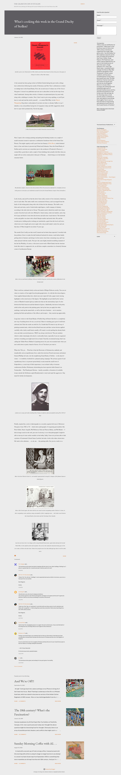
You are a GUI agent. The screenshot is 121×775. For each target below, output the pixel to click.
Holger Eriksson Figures (102, 136)
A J (19, 658)
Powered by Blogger (50, 769)
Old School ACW (101, 204)
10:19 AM (20, 662)
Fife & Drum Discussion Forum (104, 167)
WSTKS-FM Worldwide (24, 574)
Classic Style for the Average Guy (105, 161)
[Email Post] (15, 556)
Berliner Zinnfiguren (101, 129)
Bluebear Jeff (21, 633)
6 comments (22, 701)
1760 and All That (101, 148)
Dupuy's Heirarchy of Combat (104, 166)
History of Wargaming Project (104, 182)
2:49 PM (20, 570)
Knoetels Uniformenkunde (103, 189)
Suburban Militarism (102, 214)
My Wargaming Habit (102, 200)
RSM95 (98, 139)
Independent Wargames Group (104, 183)
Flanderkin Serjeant (101, 170)
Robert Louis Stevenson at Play (104, 212)
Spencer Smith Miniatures (103, 141)
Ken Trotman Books (101, 186)
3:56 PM (20, 599)
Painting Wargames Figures (103, 208)
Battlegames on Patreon (102, 151)
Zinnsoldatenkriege (101, 232)
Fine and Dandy (100, 169)
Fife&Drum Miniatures (102, 135)
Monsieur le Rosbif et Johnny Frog (105, 198)
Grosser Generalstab (102, 175)
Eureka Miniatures (101, 133)
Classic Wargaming (101, 162)
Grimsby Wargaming (102, 174)
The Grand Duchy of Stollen (27, 4)
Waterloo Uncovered (102, 230)
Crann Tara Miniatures (102, 132)
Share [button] (75, 42)
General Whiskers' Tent (102, 171)
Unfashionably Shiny (102, 223)
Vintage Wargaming (101, 226)
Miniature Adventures (102, 195)
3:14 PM (20, 587)
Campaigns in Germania (102, 158)
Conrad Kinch (21, 622)
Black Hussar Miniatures (103, 131)
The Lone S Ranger (101, 220)
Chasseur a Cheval (101, 159)
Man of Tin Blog (101, 194)
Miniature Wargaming (102, 197)
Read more (58, 701)
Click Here (51, 143)
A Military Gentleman (102, 149)
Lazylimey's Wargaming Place (104, 190)
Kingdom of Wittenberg (102, 187)
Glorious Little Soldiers (102, 173)
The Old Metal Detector (102, 222)
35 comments (22, 734)
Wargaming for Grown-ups (103, 228)
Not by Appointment (102, 202)
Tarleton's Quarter (101, 216)
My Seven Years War (102, 199)
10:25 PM (20, 653)
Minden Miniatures (101, 137)
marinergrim (21, 591)
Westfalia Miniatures (102, 143)
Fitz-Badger (21, 564)
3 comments (22, 763)
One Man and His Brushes (103, 207)
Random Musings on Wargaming (104, 211)
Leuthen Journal (100, 191)
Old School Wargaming (102, 206)
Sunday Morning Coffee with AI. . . (35, 743)
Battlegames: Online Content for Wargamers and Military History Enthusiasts (104, 154)
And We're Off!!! (24, 681)
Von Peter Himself (101, 227)
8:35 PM (20, 628)
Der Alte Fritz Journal (102, 163)
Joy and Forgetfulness (102, 185)
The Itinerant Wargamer (102, 219)
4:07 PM (20, 618)
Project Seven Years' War (103, 210)
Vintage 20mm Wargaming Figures (105, 224)
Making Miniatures (101, 193)
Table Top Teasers (101, 215)
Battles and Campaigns (102, 157)
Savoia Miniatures (101, 140)
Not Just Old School (101, 203)
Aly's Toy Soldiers (101, 150)
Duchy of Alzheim (101, 165)
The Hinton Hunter (101, 218)
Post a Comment (18, 666)
